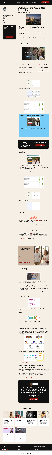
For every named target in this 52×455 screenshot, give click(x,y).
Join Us (19, 447)
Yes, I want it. (40, 145)
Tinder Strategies (18, 422)
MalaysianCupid (5, 16)
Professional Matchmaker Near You (39, 446)
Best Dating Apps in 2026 (27, 12)
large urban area (38, 220)
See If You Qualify (45, 2)
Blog (22, 12)
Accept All (29, 453)
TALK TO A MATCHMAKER (24, 262)
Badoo (4, 20)
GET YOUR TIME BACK (33, 399)
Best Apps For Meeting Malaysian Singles (8, 15)
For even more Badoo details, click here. (25, 362)
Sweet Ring (4, 19)
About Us (19, 446)
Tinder (4, 18)
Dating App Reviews (7, 437)
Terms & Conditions (37, 447)
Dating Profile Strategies (43, 423)
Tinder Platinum (21, 238)
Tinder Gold (33, 233)
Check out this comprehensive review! (35, 242)
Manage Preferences (23, 453)
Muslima (4, 17)
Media (27, 2)
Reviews (31, 2)
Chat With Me (9, 36)
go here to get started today (27, 377)
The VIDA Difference (20, 2)
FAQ (35, 2)
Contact (19, 449)
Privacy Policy (36, 449)
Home (19, 12)
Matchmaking (6, 423)
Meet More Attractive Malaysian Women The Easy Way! (9, 22)
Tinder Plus (41, 231)
